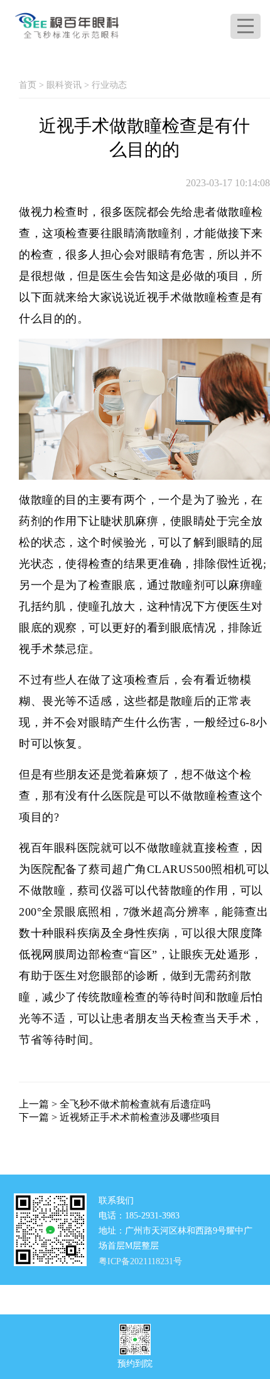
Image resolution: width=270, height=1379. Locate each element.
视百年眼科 (48, 848)
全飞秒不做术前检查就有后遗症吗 (135, 1104)
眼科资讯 (64, 85)
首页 (27, 85)
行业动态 (109, 85)
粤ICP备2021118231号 (140, 1261)
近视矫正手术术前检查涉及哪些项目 (140, 1117)
